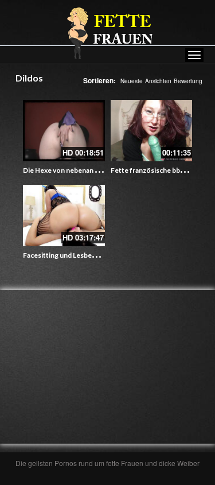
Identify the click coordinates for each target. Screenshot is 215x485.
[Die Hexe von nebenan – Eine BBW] (64, 130)
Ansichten (158, 81)
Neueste (131, 81)
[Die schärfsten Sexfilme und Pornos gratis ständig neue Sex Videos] (108, 32)
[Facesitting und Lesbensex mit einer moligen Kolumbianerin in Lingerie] (64, 215)
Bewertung (188, 81)
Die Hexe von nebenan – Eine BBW (77, 170)
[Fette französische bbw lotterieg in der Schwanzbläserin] (152, 130)
